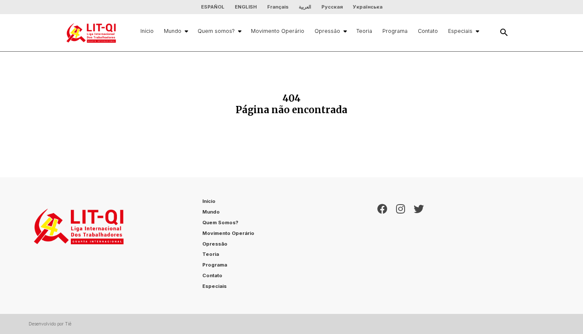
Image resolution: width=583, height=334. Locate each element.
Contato (428, 31)
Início (147, 31)
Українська (367, 7)
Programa (395, 31)
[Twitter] (419, 245)
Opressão (327, 31)
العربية (305, 7)
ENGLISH (246, 7)
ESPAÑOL (212, 7)
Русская (332, 7)
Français (278, 7)
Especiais (460, 31)
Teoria (364, 31)
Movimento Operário (277, 31)
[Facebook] (382, 245)
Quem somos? (216, 31)
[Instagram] (400, 245)
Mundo (172, 31)
